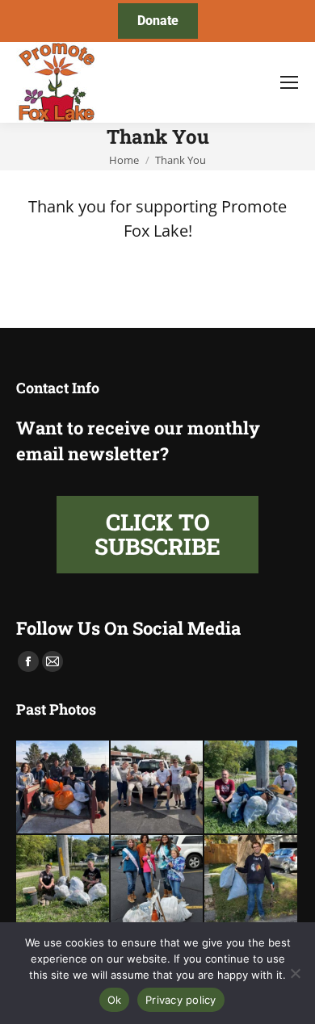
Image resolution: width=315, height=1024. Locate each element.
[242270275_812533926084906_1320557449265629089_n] (158, 788)
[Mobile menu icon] (289, 82)
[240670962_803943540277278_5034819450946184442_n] (251, 788)
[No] (295, 973)
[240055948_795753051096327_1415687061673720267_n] (63, 882)
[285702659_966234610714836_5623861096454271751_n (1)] (158, 882)
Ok (114, 999)
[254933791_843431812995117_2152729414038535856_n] (251, 882)
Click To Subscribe (157, 534)
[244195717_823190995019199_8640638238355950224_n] (63, 788)
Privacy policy (180, 999)
